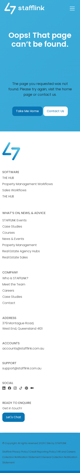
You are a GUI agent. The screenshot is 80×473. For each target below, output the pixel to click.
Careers (8, 290)
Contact (8, 303)
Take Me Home (27, 111)
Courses (8, 232)
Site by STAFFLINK (56, 443)
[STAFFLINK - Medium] (32, 388)
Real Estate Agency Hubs (21, 251)
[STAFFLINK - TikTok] (20, 388)
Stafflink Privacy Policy (15, 451)
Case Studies (12, 226)
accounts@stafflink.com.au (23, 348)
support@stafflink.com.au (21, 368)
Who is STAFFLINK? (15, 278)
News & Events (13, 239)
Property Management (19, 245)
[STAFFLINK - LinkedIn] (3, 388)
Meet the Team (13, 284)
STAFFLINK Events (14, 220)
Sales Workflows (14, 190)
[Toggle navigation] (72, 8)
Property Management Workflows (27, 184)
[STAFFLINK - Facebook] (9, 388)
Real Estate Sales (15, 257)
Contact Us (55, 111)
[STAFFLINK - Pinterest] (26, 388)
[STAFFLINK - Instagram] (15, 388)
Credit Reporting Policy (43, 451)
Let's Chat (13, 417)
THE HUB (8, 178)
